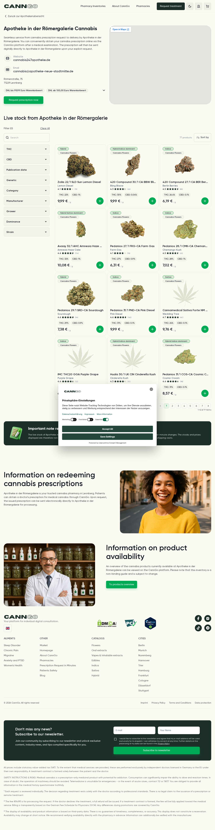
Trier (140, 665)
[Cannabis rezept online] (39, 6)
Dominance (13, 221)
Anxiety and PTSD (14, 660)
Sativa (95, 670)
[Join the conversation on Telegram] (207, 627)
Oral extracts (99, 650)
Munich (142, 650)
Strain (10, 232)
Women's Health (13, 665)
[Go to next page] (208, 405)
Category (12, 190)
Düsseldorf (144, 685)
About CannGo (121, 6)
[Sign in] (198, 6)
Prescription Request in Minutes (58, 665)
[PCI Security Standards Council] (130, 623)
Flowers (96, 645)
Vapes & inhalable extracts (107, 655)
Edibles (96, 660)
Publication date (16, 169)
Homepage (46, 650)
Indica (95, 665)
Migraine (9, 655)
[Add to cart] (100, 201)
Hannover (144, 660)
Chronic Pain (11, 650)
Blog (42, 675)
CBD (9, 159)
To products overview (121, 584)
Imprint (144, 703)
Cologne (143, 680)
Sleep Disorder (12, 645)
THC (9, 149)
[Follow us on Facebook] (198, 618)
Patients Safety (48, 670)
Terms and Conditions (180, 703)
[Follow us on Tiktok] (198, 627)
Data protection (203, 703)
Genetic (11, 180)
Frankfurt (143, 675)
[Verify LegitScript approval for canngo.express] (150, 623)
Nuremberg (144, 655)
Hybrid (95, 675)
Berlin (141, 645)
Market (44, 645)
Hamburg (143, 670)
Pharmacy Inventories (93, 6)
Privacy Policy (158, 703)
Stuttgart (143, 691)
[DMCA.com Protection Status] (106, 623)
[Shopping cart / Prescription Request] (207, 6)
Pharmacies (143, 6)
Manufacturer (14, 200)
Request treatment (171, 6)
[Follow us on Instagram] (207, 618)
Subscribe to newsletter (156, 750)
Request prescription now (23, 100)
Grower (11, 211)
